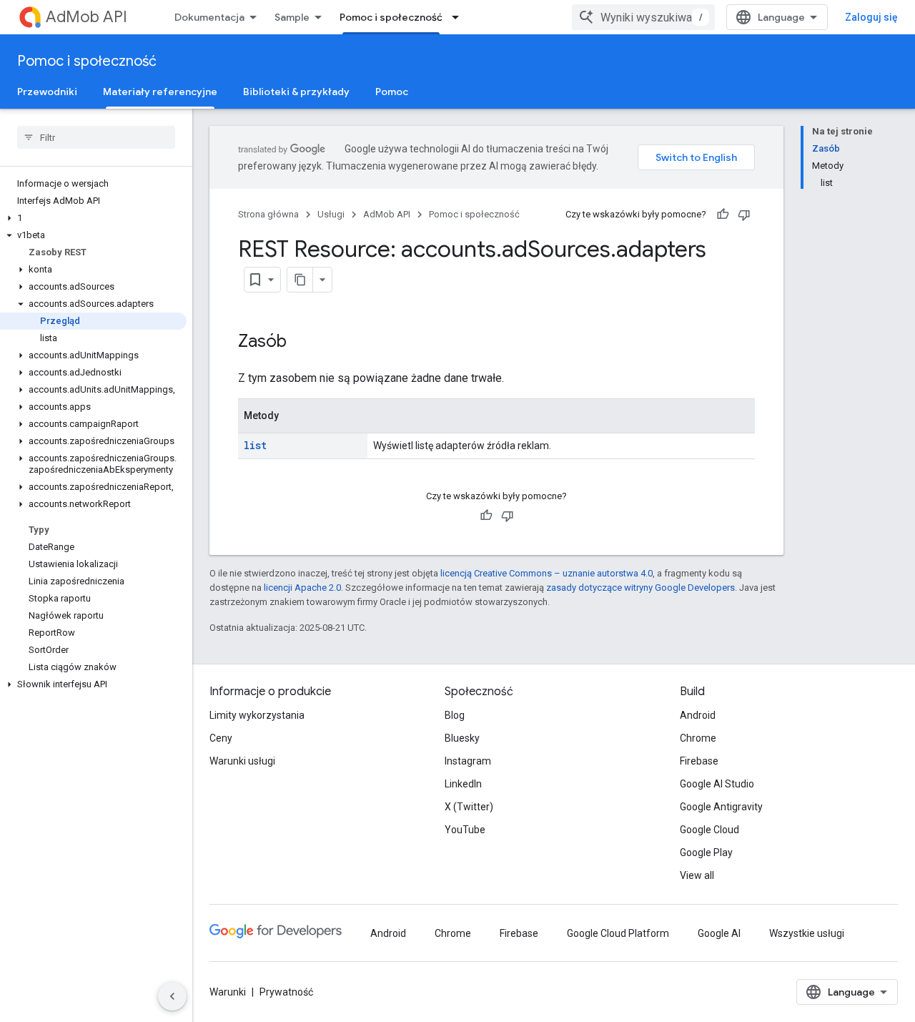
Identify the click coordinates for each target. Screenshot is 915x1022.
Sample (292, 17)
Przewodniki (47, 91)
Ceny (220, 738)
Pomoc (391, 91)
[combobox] (643, 17)
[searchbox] (96, 137)
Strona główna (268, 214)
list (255, 445)
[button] (93, 218)
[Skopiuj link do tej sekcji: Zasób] (301, 342)
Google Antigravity (721, 806)
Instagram (468, 761)
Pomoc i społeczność (391, 17)
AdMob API (86, 16)
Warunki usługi (242, 761)
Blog (455, 715)
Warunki (227, 992)
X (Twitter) (469, 806)
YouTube (465, 829)
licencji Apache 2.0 (302, 587)
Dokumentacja (209, 17)
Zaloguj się (871, 17)
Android (698, 715)
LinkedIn (463, 784)
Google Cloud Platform (618, 933)
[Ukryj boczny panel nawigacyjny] (172, 996)
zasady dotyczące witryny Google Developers (640, 587)
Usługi (331, 214)
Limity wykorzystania (257, 715)
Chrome (698, 738)
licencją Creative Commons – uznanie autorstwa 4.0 (546, 573)
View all (697, 875)
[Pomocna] (722, 214)
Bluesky (462, 738)
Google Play (706, 852)
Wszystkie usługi (806, 933)
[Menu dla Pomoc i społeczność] (459, 17)
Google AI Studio (717, 784)
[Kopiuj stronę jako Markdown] (300, 279)
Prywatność (286, 992)
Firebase (699, 761)
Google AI (719, 933)
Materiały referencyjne (160, 91)
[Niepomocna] (744, 214)
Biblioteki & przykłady (296, 91)
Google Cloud (709, 829)
